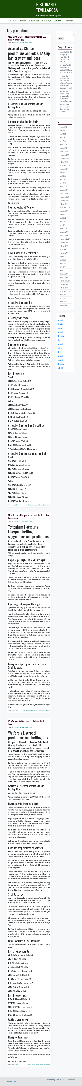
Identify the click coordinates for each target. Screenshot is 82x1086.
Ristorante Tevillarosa (47, 7)
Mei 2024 (63, 221)
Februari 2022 (64, 305)
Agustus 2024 (64, 211)
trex (15, 1081)
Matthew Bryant (28, 42)
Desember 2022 (65, 281)
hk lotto (60, 324)
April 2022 (63, 298)
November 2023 (64, 242)
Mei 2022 (63, 295)
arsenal (30, 505)
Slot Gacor (23, 21)
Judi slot (60, 368)
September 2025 (65, 165)
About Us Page (46, 21)
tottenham (47, 710)
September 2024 (65, 207)
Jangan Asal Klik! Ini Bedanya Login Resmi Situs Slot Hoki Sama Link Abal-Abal (66, 57)
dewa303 (60, 360)
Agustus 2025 (64, 169)
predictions (43, 505)
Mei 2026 (63, 137)
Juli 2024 (63, 214)
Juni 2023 (63, 260)
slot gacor (61, 336)
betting (28, 710)
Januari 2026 (64, 151)
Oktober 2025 (64, 162)
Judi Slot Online (34, 21)
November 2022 (64, 284)
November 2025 (64, 158)
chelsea (35, 505)
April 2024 (63, 225)
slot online (61, 364)
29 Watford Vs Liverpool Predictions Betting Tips (27, 722)
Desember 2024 (65, 197)
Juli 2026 (62, 130)
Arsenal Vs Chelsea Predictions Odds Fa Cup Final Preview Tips (27, 38)
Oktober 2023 (64, 246)
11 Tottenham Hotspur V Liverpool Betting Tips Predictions (28, 516)
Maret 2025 (63, 186)
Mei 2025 (63, 179)
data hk (60, 348)
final (39, 505)
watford (48, 1064)
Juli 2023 (62, 256)
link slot (60, 328)
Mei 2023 (63, 263)
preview (48, 505)
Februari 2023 (64, 274)
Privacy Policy (68, 21)
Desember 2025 (65, 155)
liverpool (36, 710)
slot (59, 352)
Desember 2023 (65, 239)
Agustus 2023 (64, 253)
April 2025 (63, 183)
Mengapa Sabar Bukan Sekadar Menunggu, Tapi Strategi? (64, 108)
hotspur (32, 710)
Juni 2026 (63, 134)
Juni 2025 (63, 176)
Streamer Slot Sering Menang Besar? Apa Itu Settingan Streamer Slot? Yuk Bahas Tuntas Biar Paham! (66, 82)
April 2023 (63, 267)
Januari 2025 (64, 193)
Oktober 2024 (64, 204)
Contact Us (57, 21)
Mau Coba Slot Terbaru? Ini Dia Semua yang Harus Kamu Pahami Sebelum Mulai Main (66, 96)
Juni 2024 (63, 218)
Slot (59, 340)
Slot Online (13, 21)
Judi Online (15, 505)
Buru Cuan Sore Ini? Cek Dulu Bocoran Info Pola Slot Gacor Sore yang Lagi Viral (66, 69)
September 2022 (65, 291)
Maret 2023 (63, 270)
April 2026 (63, 141)
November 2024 (65, 200)
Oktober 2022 (64, 288)
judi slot (60, 320)
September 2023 (65, 249)
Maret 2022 (63, 302)
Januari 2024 (64, 235)
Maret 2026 (63, 144)
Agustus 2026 (64, 127)
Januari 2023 (64, 277)
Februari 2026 (64, 148)
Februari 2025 (64, 190)
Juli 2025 (62, 172)
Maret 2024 (63, 228)
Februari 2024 (64, 232)
